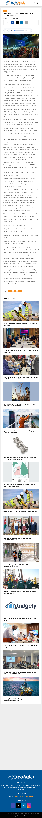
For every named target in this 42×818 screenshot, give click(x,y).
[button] (40, 3)
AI (15, 291)
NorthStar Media (25, 816)
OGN (19, 291)
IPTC (10, 291)
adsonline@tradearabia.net (23, 797)
